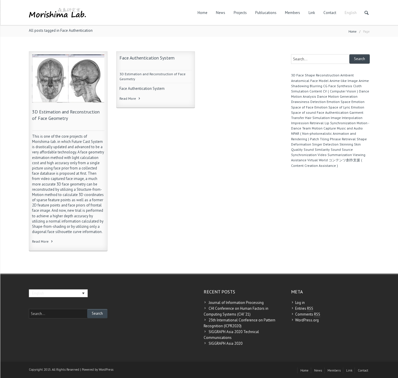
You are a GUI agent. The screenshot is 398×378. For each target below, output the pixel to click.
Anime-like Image (344, 80)
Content (315, 91)
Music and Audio (350, 128)
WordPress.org (307, 320)
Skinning (346, 144)
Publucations (266, 12)
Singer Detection (325, 144)
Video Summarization (335, 155)
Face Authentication (332, 112)
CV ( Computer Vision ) (340, 91)
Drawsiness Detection (308, 101)
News (220, 12)
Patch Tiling (319, 139)
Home (202, 12)
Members (292, 12)
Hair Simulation (317, 118)
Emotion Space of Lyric (332, 107)
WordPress (106, 370)
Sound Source (342, 149)
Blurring (316, 86)
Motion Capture (324, 128)
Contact (329, 12)
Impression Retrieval (307, 123)
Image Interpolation (346, 118)
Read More (41, 241)
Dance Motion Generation (337, 96)
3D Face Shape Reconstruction (315, 75)
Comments (307, 314)
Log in (300, 302)
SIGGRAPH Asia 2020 (225, 343)
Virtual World (317, 160)
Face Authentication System (147, 58)
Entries (304, 308)
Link (312, 12)
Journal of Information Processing (236, 302)
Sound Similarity (317, 149)
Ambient (347, 75)
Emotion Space (339, 101)
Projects (240, 12)
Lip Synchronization (340, 123)
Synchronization (304, 155)
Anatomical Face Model (310, 80)
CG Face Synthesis (337, 86)
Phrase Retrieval (343, 139)
